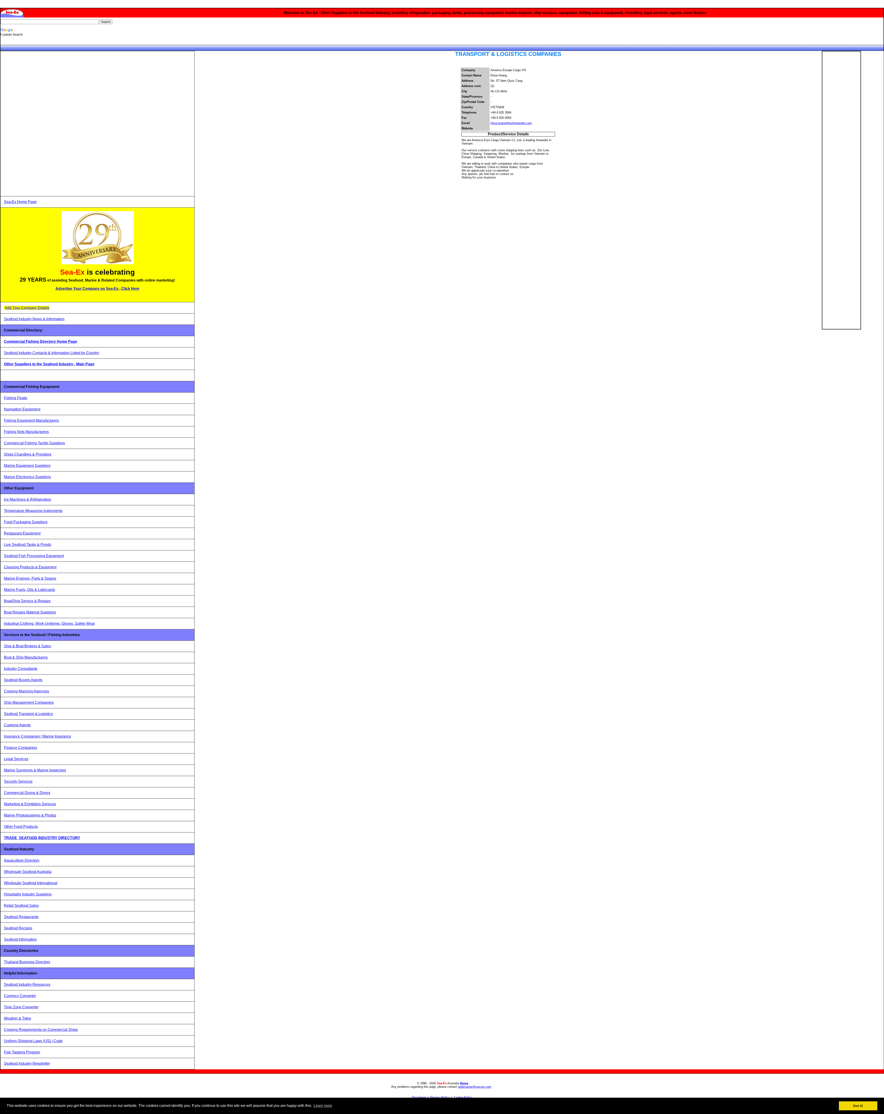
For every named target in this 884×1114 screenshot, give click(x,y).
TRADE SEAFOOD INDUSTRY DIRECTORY (42, 838)
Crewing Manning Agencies (26, 691)
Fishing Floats (15, 398)
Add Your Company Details (27, 308)
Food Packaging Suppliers (25, 522)
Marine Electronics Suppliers (27, 477)
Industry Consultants (20, 669)
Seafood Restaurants (21, 917)
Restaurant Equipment (22, 533)
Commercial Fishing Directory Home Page (40, 341)
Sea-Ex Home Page (20, 202)
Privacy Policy (440, 1097)
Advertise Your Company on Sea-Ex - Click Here (97, 289)
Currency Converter (20, 996)
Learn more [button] (323, 1106)
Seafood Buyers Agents (23, 680)
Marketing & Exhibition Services (30, 804)
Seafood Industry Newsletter (27, 1063)
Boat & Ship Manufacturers (26, 657)
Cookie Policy (463, 1097)
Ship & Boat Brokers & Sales (27, 646)
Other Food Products (21, 827)
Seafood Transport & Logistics (28, 714)
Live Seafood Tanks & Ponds (27, 545)
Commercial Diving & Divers (27, 793)
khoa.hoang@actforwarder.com (511, 123)
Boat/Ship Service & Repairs (27, 601)
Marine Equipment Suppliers (27, 466)
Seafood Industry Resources (27, 984)
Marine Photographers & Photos (30, 815)
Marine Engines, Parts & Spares (30, 578)
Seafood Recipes (18, 928)
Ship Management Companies (29, 702)
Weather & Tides (17, 1018)
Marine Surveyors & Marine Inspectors (35, 770)
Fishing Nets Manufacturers (26, 432)
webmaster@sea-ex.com (474, 1086)
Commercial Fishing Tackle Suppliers (34, 443)
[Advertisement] (38, 124)
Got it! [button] (858, 1106)
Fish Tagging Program (22, 1052)
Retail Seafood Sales (21, 905)
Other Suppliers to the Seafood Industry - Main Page (49, 364)
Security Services (18, 781)
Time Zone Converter (21, 1007)
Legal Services (16, 759)
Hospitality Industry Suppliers (28, 894)
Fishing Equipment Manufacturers (31, 420)
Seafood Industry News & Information (34, 319)
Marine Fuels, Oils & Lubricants (29, 590)
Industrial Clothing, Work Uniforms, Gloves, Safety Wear (49, 623)
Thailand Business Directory (27, 962)
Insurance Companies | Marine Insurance (37, 736)
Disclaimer (419, 1097)
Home (464, 1083)
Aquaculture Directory (21, 860)
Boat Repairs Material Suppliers (30, 612)
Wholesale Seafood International (30, 883)
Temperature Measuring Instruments (33, 511)
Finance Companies (20, 748)
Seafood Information (20, 939)
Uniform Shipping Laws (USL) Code (33, 1041)
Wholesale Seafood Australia (27, 872)
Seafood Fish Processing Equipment (34, 556)
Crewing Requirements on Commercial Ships (41, 1030)
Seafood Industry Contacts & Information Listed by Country (51, 353)
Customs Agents (17, 725)
